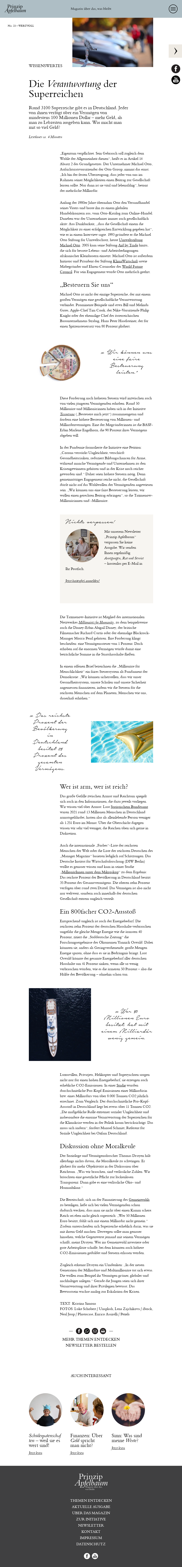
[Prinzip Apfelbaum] (91, 1486)
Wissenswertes (45, 65)
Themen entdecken (91, 1500)
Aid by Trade (128, 245)
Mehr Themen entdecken (91, 1339)
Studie (121, 1085)
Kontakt (91, 1531)
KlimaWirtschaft (125, 261)
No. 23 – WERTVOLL (21, 25)
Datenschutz (91, 1544)
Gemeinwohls (139, 1199)
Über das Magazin (91, 1513)
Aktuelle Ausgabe (91, 1507)
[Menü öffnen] (173, 8)
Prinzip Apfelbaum (15, 9)
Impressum (91, 1538)
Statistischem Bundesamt (129, 807)
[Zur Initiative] (175, 51)
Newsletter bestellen (91, 1345)
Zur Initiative (91, 1519)
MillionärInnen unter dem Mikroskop (90, 872)
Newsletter (91, 1525)
